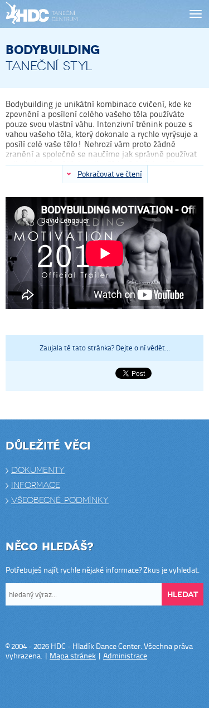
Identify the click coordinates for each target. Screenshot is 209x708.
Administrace (125, 655)
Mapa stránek (73, 655)
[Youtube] (116, 684)
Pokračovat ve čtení (109, 173)
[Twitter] (93, 684)
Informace (35, 485)
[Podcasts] (138, 684)
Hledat (182, 594)
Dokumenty (38, 470)
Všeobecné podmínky (60, 500)
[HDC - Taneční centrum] (62, 14)
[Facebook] (71, 684)
